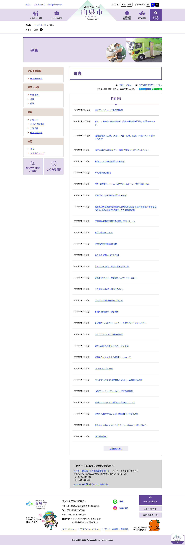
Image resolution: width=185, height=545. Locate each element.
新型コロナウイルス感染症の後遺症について (115, 402)
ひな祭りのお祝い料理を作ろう (109, 289)
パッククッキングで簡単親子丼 (109, 334)
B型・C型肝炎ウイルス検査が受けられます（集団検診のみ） (122, 184)
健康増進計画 (36, 133)
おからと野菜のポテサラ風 (107, 255)
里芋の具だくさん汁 (104, 232)
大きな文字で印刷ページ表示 (150, 85)
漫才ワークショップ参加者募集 (109, 110)
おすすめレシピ (37, 153)
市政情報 (142, 18)
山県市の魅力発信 (127, 18)
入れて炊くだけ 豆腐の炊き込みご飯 (112, 266)
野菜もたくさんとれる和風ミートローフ (113, 357)
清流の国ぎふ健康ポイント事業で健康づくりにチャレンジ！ (122, 150)
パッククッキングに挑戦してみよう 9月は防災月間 (118, 380)
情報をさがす (156, 18)
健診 (32, 99)
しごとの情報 (57, 18)
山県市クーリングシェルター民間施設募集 (114, 391)
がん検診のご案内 (103, 173)
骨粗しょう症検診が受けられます (110, 161)
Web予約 (34, 95)
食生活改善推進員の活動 (106, 244)
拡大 (123, 5)
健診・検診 (33, 87)
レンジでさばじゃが (104, 368)
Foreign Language (55, 5)
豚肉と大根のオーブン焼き (107, 312)
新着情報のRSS (116, 449)
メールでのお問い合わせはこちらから (91, 484)
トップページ (40, 25)
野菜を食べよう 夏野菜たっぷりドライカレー (116, 278)
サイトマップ (39, 5)
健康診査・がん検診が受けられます (111, 195)
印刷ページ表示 (125, 85)
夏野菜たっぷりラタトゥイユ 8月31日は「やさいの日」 (120, 323)
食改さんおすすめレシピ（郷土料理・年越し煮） (117, 414)
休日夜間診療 (34, 71)
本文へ (28, 5)
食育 (30, 141)
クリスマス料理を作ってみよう (109, 300)
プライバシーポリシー (90, 529)
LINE (121, 501)
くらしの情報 (36, 18)
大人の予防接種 (37, 124)
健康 (36, 30)
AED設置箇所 (101, 436)
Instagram (123, 508)
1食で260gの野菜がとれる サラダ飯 (112, 346)
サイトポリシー (69, 529)
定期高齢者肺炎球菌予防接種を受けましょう (115, 221)
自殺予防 (34, 128)
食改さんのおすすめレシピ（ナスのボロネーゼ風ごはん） (121, 425)
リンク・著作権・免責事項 (116, 529)
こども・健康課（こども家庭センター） (92, 471)
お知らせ (34, 120)
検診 (32, 103)
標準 (130, 5)
